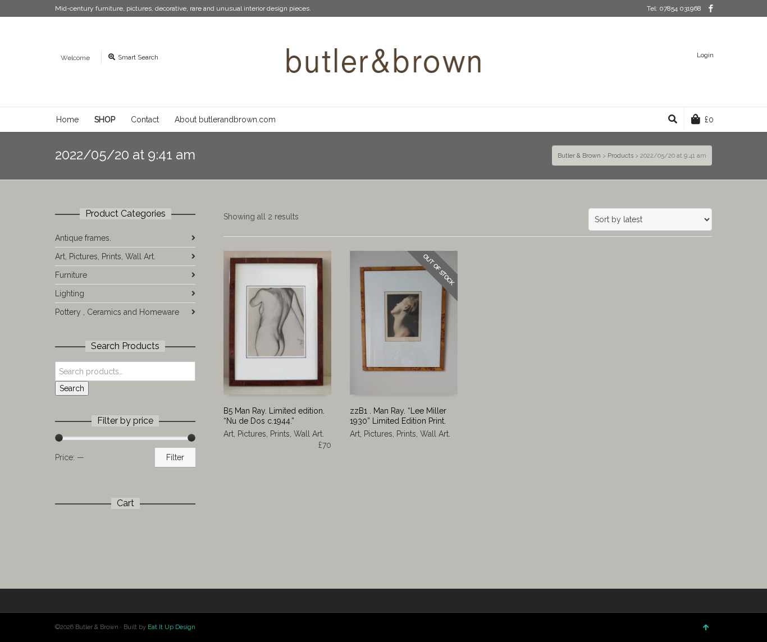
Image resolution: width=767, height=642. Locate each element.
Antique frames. (83, 237)
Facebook (711, 8)
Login (705, 55)
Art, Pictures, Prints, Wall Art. (273, 433)
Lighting (69, 293)
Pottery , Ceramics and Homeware (117, 312)
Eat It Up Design (171, 627)
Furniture (71, 274)
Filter (175, 457)
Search (72, 388)
